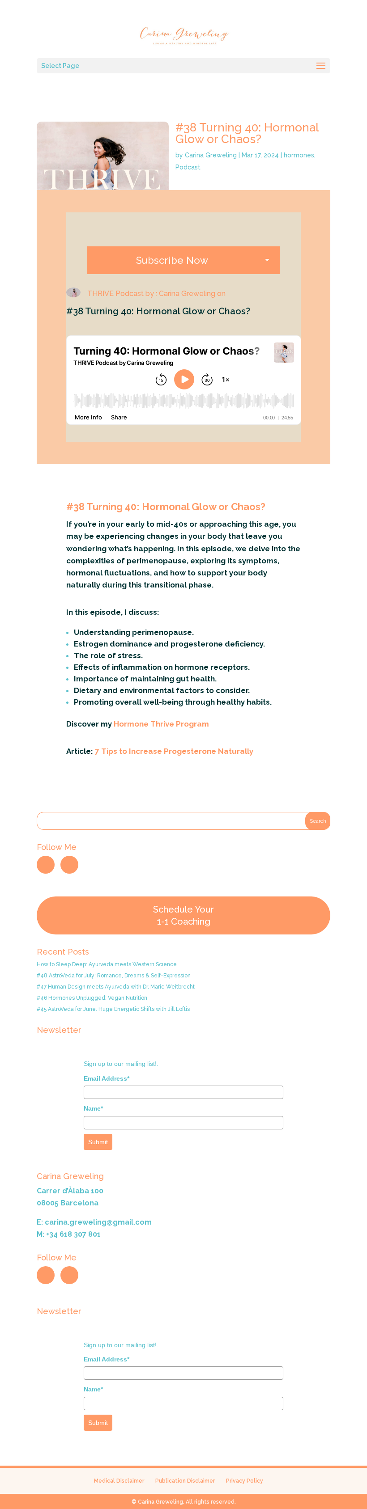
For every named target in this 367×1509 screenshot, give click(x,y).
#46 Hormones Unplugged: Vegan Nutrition (92, 998)
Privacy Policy (244, 1481)
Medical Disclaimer (119, 1481)
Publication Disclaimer (185, 1481)
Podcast (188, 167)
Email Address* (106, 1078)
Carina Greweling (211, 155)
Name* (93, 1108)
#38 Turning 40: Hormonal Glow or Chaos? (247, 133)
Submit (98, 1141)
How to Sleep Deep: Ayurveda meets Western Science (107, 964)
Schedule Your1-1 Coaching (183, 915)
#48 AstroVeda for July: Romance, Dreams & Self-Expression (114, 975)
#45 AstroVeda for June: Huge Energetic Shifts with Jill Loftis (113, 1009)
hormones (299, 155)
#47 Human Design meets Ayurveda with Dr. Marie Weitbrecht (116, 987)
